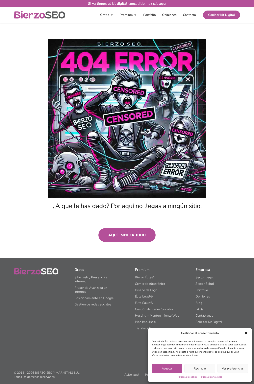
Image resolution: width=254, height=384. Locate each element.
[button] (246, 333)
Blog (198, 303)
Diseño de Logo (146, 290)
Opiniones (202, 296)
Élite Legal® (144, 296)
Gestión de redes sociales (92, 304)
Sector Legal (204, 277)
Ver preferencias (232, 368)
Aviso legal (131, 375)
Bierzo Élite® (144, 277)
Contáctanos (204, 316)
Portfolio (201, 290)
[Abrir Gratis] (111, 15)
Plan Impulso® (145, 322)
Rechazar (200, 368)
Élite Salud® (144, 303)
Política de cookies (187, 376)
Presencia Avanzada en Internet (90, 290)
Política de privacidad (210, 376)
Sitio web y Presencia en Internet (91, 279)
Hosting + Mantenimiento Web (157, 316)
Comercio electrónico (150, 284)
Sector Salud (204, 284)
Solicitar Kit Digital (208, 322)
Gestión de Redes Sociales (154, 309)
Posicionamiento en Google (94, 298)
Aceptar (167, 368)
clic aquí (159, 3)
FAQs (199, 309)
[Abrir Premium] (135, 15)
